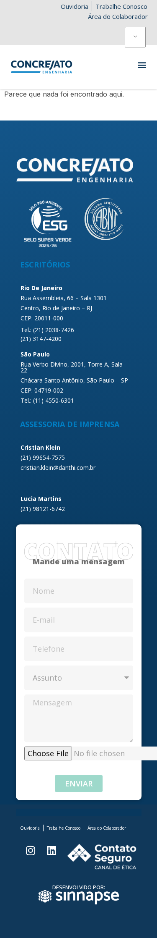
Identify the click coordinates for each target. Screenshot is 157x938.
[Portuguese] (136, 37)
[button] (142, 64)
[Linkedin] (51, 850)
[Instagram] (30, 850)
